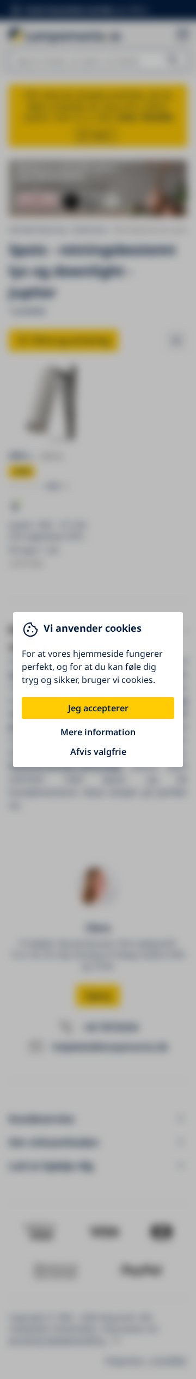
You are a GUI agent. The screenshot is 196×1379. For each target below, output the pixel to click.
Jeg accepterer (98, 708)
